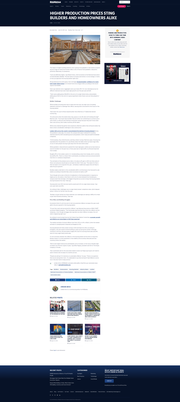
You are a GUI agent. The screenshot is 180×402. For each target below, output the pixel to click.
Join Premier (121, 6)
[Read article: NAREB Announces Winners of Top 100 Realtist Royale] (57, 306)
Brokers (57, 6)
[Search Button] (128, 2)
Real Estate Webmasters (75, 399)
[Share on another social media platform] (98, 280)
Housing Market (74, 269)
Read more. (122, 47)
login (55, 350)
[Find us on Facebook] (50, 395)
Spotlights (79, 374)
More (103, 2)
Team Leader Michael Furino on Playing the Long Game (56, 337)
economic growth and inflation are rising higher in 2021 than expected (75, 218)
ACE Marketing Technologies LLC (113, 392)
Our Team (67, 392)
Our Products (60, 392)
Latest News (57, 22)
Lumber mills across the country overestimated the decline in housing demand (72, 131)
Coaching (75, 6)
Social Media (94, 379)
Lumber (92, 269)
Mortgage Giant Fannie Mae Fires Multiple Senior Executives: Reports (74, 314)
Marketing (68, 6)
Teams (62, 6)
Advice (79, 379)
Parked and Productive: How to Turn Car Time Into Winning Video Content (117, 36)
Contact (72, 392)
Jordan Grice (66, 287)
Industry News (84, 269)
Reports (76, 2)
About (51, 392)
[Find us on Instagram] (54, 395)
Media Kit (87, 392)
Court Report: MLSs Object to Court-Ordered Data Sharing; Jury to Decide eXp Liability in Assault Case (75, 338)
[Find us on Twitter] (52, 395)
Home (51, 22)
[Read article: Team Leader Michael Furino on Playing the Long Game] (57, 329)
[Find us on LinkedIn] (59, 395)
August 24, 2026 (54, 316)
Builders (56, 269)
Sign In (128, 6)
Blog (55, 392)
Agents (51, 6)
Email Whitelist (93, 392)
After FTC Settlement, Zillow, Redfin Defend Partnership (91, 337)
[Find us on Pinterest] (57, 395)
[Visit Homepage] (56, 2)
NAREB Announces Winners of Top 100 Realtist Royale (57, 313)
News (66, 2)
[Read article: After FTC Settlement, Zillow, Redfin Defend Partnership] (92, 329)
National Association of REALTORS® (85, 272)
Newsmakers (97, 2)
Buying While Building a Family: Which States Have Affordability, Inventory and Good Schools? (92, 315)
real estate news (55, 275)
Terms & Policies (101, 392)
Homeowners (64, 269)
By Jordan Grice (53, 30)
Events (82, 2)
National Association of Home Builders (62, 272)
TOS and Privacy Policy (121, 385)
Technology (81, 6)
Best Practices (80, 376)
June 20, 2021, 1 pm (62, 30)
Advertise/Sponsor (79, 392)
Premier (71, 2)
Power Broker (88, 2)
